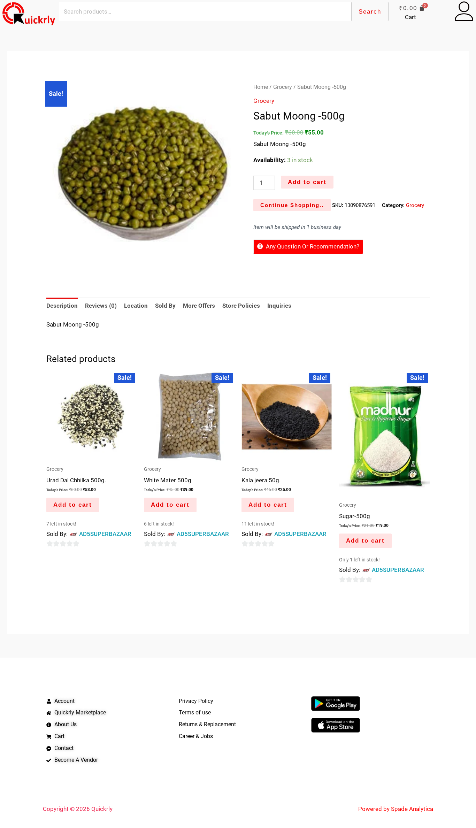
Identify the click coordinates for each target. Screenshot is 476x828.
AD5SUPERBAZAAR (105, 533)
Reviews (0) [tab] (101, 305)
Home (260, 87)
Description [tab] (62, 305)
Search (370, 11)
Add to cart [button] (72, 504)
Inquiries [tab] (279, 305)
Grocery (282, 87)
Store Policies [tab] (241, 305)
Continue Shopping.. (292, 205)
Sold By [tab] (165, 305)
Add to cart (307, 182)
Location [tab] (136, 305)
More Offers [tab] (199, 305)
